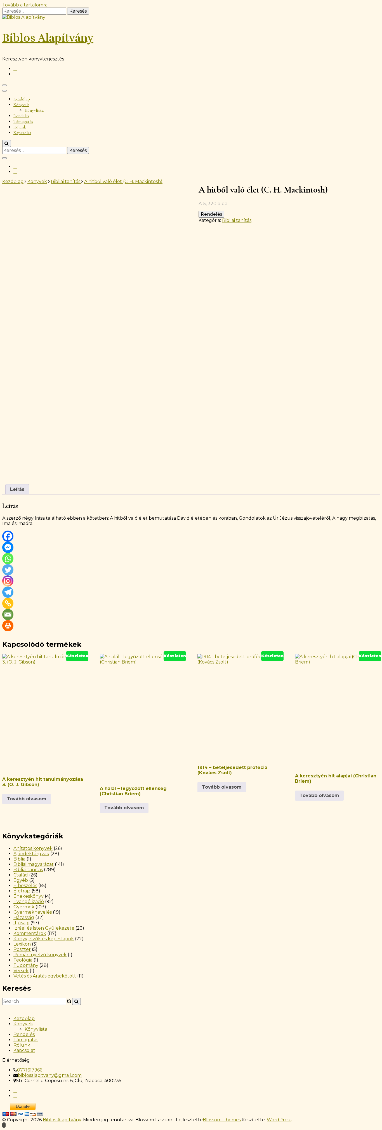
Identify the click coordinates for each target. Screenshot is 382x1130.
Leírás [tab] (17, 489)
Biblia (19, 859)
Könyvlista (34, 110)
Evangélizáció (28, 901)
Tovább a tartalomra (25, 5)
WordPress (279, 1119)
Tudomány (25, 965)
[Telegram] (7, 592)
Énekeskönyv (28, 896)
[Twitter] (7, 569)
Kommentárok (29, 933)
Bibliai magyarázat (33, 864)
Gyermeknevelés (32, 912)
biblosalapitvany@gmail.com (50, 1075)
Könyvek (21, 104)
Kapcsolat (22, 132)
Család (20, 875)
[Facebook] (7, 536)
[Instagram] (7, 581)
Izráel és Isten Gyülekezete (43, 928)
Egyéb (20, 880)
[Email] (7, 614)
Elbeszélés (25, 885)
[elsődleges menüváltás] (4, 85)
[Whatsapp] (7, 558)
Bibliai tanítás (236, 220)
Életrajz (21, 891)
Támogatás (23, 121)
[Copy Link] (7, 603)
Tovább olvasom (26, 798)
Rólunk (19, 127)
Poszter (22, 949)
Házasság (23, 917)
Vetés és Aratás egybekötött (44, 976)
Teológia (22, 960)
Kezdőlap (21, 99)
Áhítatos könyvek (33, 848)
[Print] (7, 625)
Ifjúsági (21, 922)
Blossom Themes (222, 1119)
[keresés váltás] (6, 143)
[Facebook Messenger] (7, 547)
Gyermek (23, 906)
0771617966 (29, 1070)
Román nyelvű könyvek (40, 954)
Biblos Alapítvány (47, 38)
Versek (21, 970)
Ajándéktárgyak (31, 853)
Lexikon (22, 944)
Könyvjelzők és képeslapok (43, 938)
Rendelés (21, 116)
